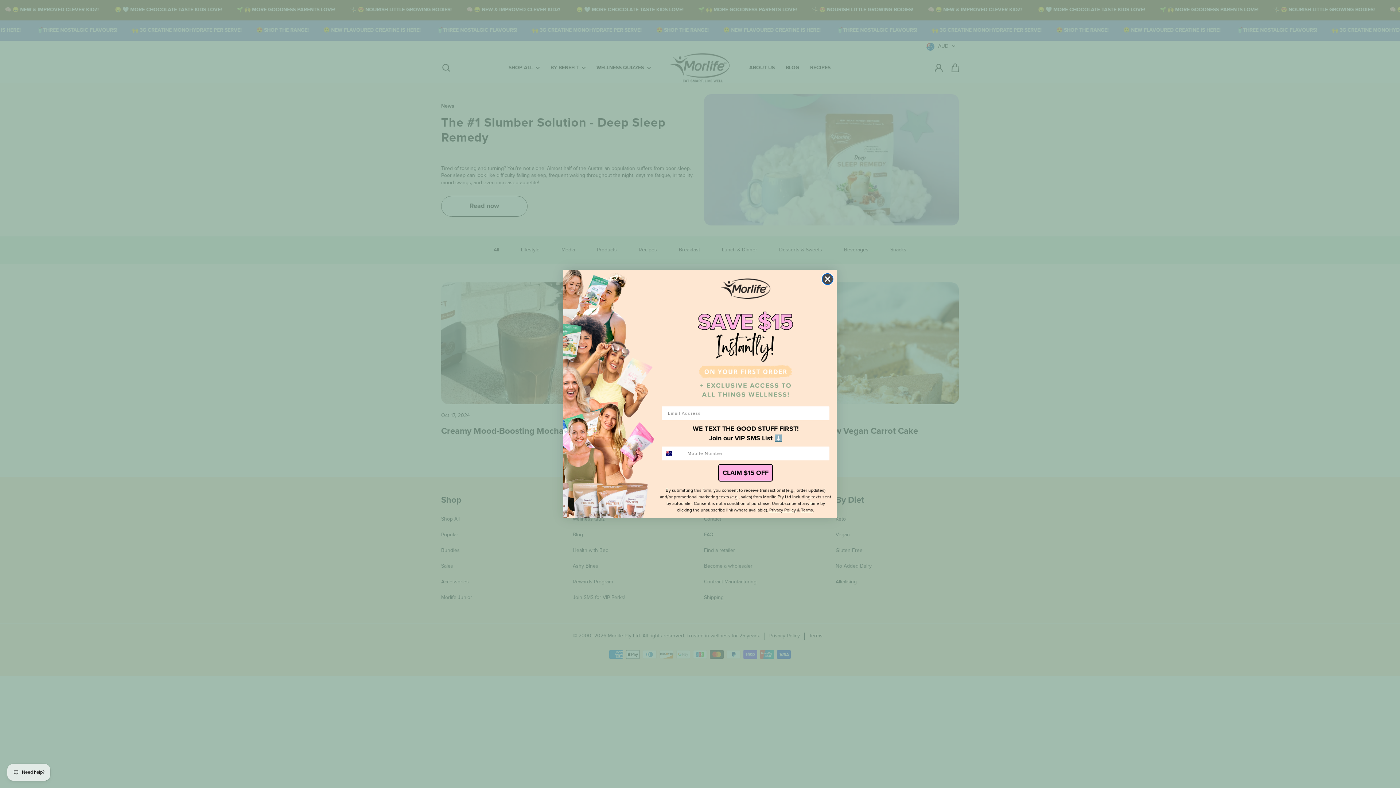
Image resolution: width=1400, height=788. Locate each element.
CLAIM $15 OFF (746, 473)
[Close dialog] (827, 279)
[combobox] (673, 453)
